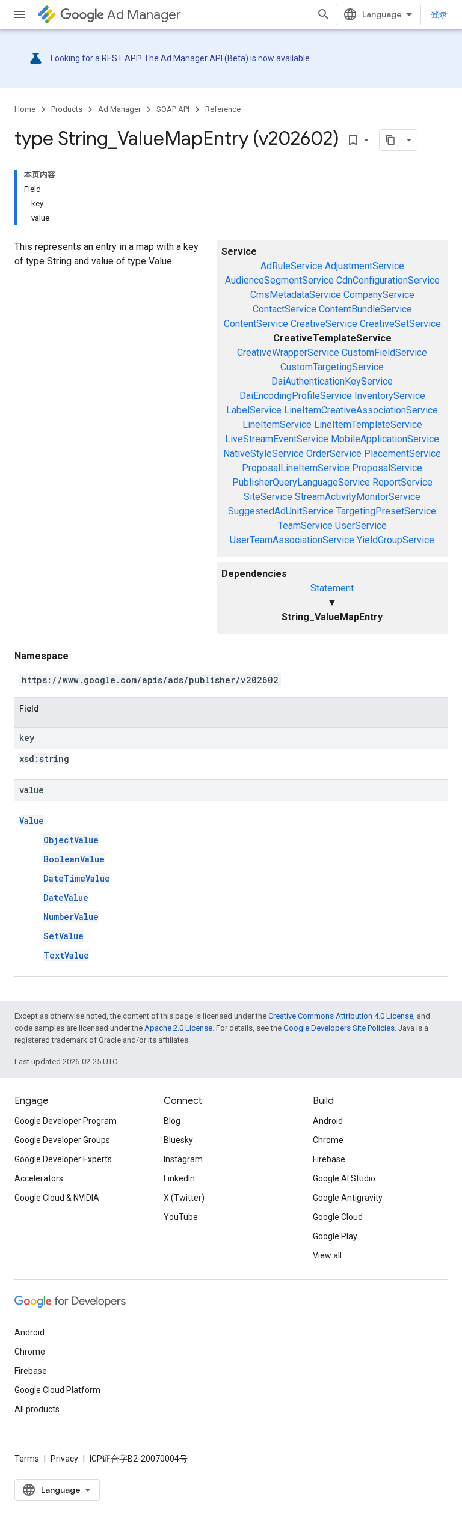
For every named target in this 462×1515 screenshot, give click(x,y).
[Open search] (323, 14)
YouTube (181, 1217)
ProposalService (387, 468)
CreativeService (324, 323)
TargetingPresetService (386, 511)
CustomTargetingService (332, 367)
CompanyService (378, 294)
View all (327, 1255)
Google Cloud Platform (57, 1390)
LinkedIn (179, 1178)
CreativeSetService (400, 323)
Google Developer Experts (63, 1159)
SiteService (268, 496)
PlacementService (402, 453)
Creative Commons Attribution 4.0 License (340, 1015)
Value (31, 820)
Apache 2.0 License (178, 1027)
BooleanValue (74, 859)
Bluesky (178, 1140)
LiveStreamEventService (276, 439)
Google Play (335, 1236)
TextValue (66, 955)
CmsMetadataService (295, 294)
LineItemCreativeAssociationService (361, 410)
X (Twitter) (184, 1198)
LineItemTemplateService (368, 424)
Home (24, 109)
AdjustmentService (364, 266)
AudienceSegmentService (279, 280)
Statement (332, 588)
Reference (223, 109)
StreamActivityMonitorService (357, 496)
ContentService (256, 323)
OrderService (334, 453)
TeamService (305, 525)
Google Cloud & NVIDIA (56, 1198)
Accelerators (38, 1178)
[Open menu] (19, 14)
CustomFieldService (384, 352)
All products (37, 1409)
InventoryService (389, 395)
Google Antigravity (348, 1198)
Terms (26, 1458)
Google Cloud (338, 1217)
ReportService (402, 482)
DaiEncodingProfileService (295, 395)
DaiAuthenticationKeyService (332, 381)
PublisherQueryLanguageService (301, 482)
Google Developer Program (65, 1121)
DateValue (65, 897)
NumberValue (71, 916)
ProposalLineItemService (296, 468)
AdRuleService (291, 266)
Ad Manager (144, 15)
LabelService (254, 410)
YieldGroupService (395, 540)
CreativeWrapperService (288, 352)
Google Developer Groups (62, 1140)
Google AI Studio (344, 1178)
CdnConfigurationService (388, 280)
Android (328, 1121)
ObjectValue (71, 840)
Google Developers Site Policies (339, 1027)
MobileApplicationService (385, 439)
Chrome (328, 1140)
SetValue (63, 936)
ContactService (284, 309)
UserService (361, 525)
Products (66, 109)
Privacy (64, 1458)
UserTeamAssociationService (292, 540)
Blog (172, 1121)
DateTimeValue (76, 878)
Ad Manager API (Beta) (204, 58)
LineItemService (277, 424)
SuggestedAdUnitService (281, 511)
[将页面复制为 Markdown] (390, 140)
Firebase (329, 1159)
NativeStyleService (263, 453)
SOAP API (172, 109)
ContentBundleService (365, 309)
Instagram (183, 1159)
